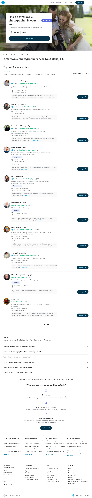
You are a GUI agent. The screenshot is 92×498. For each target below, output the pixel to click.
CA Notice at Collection (75, 479)
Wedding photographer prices (11, 443)
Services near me (30, 475)
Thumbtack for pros (52, 468)
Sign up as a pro (51, 471)
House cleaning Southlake (32, 446)
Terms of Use (72, 473)
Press (5, 479)
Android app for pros (53, 481)
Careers (6, 477)
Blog (5, 481)
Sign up (27, 471)
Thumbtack (6, 55)
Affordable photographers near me (55, 441)
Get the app (28, 473)
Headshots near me (51, 449)
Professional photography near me (55, 443)
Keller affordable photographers (75, 450)
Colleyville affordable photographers (77, 443)
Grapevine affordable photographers (77, 441)
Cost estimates (29, 477)
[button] (14, 83)
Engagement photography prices (12, 451)
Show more (7, 454)
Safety (70, 471)
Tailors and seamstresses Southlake (34, 441)
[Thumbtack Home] (3, 2)
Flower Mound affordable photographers (74, 447)
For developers (8, 475)
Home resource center (31, 479)
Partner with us (8, 472)
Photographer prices (9, 449)
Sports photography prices (11, 441)
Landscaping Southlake (31, 449)
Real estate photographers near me (55, 446)
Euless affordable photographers (76, 453)
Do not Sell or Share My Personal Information (78, 482)
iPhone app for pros (52, 479)
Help (69, 468)
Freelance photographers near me (55, 451)
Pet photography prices (10, 446)
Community (50, 473)
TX (11, 55)
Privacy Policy (72, 475)
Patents (70, 477)
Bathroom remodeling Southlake (33, 451)
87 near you (47, 20)
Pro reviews (50, 477)
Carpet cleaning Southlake (32, 443)
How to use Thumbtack (32, 468)
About (5, 470)
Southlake (16, 55)
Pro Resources (51, 475)
